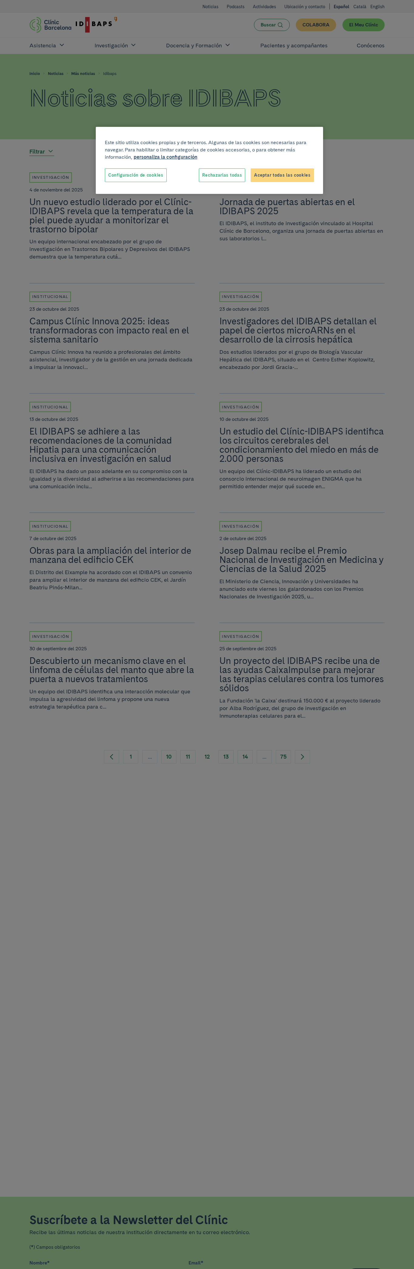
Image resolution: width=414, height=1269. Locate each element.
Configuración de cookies (135, 175)
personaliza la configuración (165, 157)
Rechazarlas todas (222, 175)
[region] (209, 160)
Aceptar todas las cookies (282, 175)
